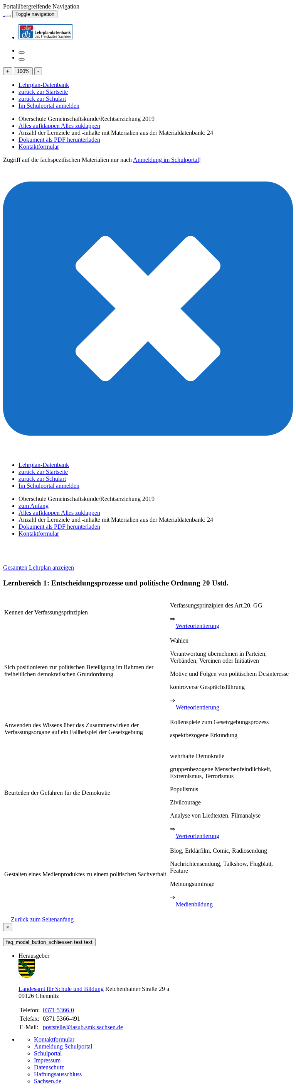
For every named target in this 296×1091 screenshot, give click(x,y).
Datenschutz (49, 1067)
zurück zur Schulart (42, 98)
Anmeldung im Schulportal (166, 159)
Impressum (47, 1060)
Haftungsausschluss (58, 1074)
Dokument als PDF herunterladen (59, 139)
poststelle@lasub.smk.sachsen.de (83, 1027)
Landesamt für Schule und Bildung (61, 989)
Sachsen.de (47, 1081)
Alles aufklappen (39, 125)
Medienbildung (194, 904)
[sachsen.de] (4, 13)
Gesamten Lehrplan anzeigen (38, 567)
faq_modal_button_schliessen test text (49, 942)
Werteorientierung (197, 626)
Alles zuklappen (80, 125)
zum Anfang (33, 505)
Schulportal (48, 1053)
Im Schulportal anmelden (48, 105)
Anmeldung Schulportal (63, 1046)
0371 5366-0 (58, 1010)
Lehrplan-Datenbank (43, 84)
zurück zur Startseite (43, 91)
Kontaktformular (38, 146)
